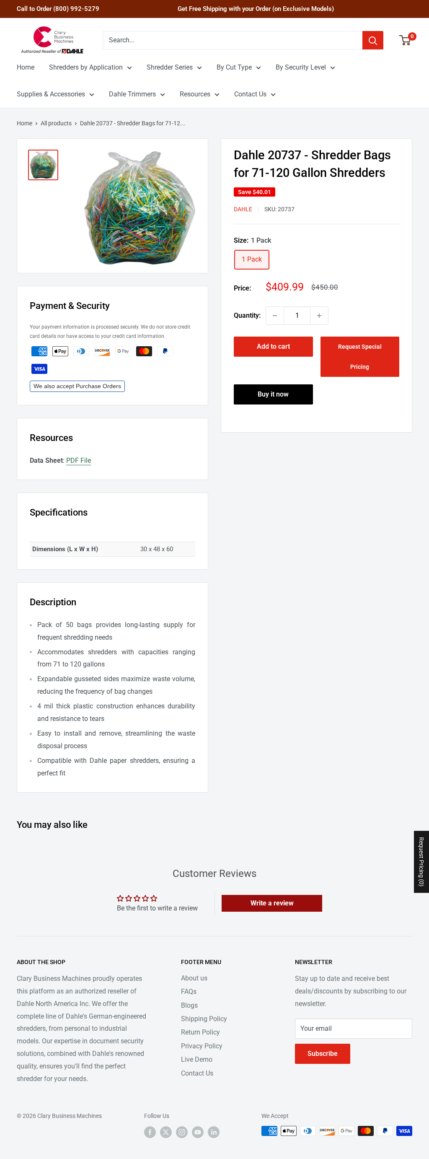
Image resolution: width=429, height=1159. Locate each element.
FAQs (188, 992)
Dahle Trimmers (132, 94)
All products (56, 123)
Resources (195, 94)
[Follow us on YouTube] (198, 1132)
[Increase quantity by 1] (319, 315)
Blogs (189, 1005)
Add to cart (273, 346)
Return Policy (200, 1032)
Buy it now (273, 394)
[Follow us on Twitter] (166, 1132)
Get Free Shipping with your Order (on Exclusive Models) (256, 9)
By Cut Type (234, 67)
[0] (405, 40)
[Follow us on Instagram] (182, 1132)
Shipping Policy (204, 1019)
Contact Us (250, 94)
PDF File (78, 460)
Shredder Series (170, 67)
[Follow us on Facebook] (150, 1132)
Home (25, 67)
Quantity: (247, 315)
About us (194, 978)
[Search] (372, 40)
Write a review (272, 903)
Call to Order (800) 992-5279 (58, 9)
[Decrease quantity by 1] (275, 315)
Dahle (243, 209)
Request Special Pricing (360, 356)
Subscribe (323, 1054)
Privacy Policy (201, 1046)
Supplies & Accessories (51, 94)
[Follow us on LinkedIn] (214, 1132)
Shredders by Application (86, 67)
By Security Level (301, 67)
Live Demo (196, 1059)
